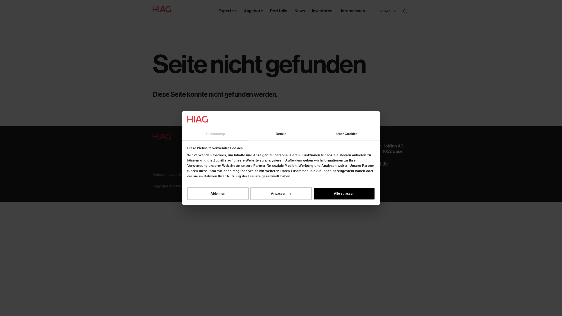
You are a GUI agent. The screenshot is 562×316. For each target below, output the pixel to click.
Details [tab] (281, 134)
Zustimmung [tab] (215, 134)
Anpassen (278, 193)
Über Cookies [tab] (346, 134)
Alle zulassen (344, 193)
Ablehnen (218, 193)
